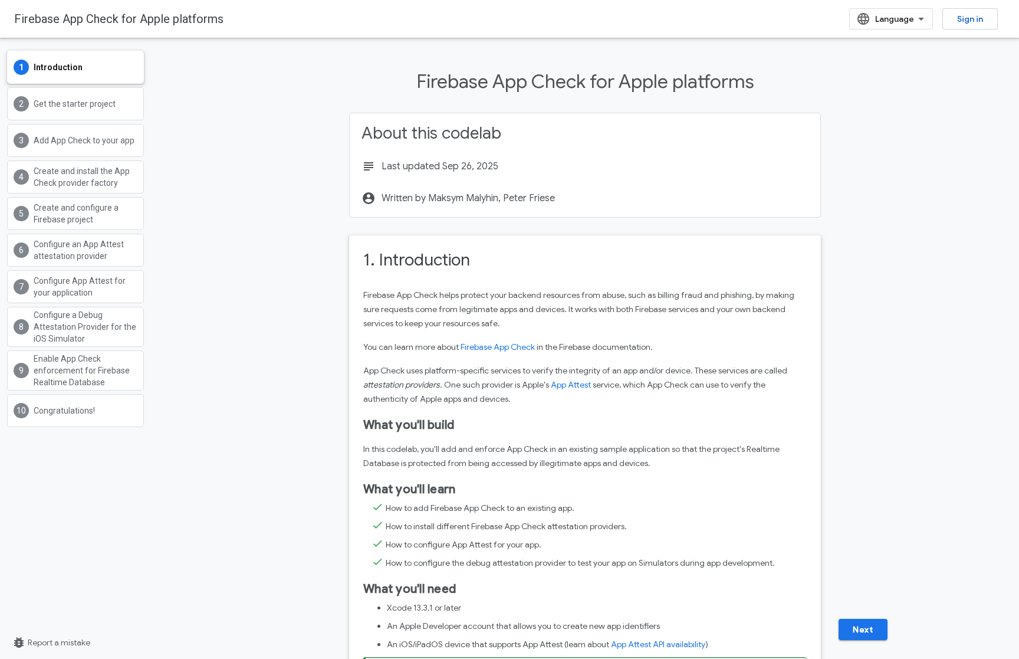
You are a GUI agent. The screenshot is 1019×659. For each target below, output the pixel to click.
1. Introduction (416, 260)
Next (863, 629)
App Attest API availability (658, 644)
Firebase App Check (498, 347)
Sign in (970, 19)
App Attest (571, 384)
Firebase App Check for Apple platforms (118, 19)
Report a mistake (51, 642)
